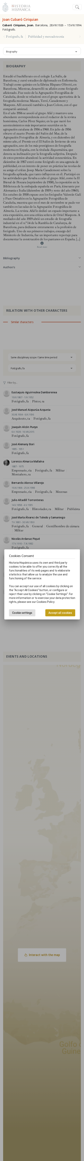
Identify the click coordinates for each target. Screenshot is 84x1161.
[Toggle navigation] (77, 7)
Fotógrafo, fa (14, 37)
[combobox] (42, 51)
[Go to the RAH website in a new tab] (5, 6)
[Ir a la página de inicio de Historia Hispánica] (19, 6)
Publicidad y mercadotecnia (46, 37)
